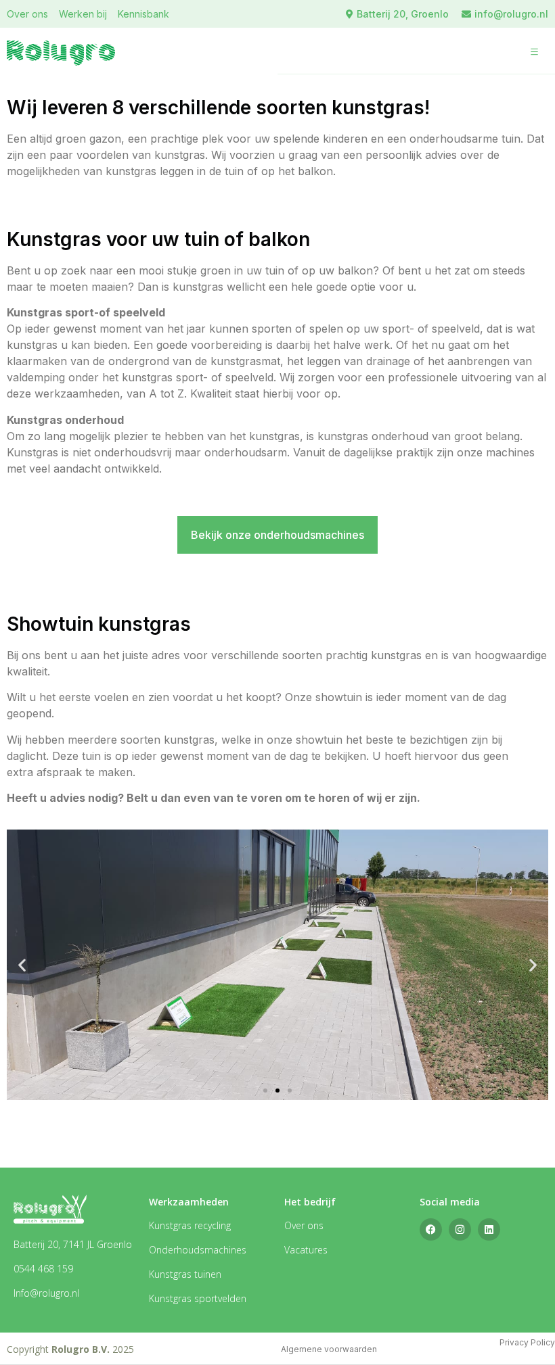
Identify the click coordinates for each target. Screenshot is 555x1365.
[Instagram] (460, 1229)
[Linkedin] (489, 1229)
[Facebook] (431, 1229)
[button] (534, 52)
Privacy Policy (527, 1342)
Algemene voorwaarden (329, 1349)
